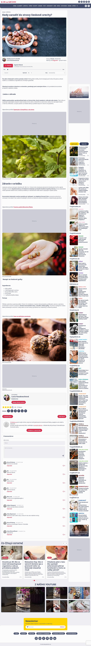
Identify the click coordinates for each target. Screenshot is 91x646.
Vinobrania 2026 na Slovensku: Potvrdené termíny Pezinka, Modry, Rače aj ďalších (83, 150)
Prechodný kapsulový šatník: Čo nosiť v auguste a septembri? (83, 160)
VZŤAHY (30, 5)
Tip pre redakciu (71, 633)
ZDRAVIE (40, 5)
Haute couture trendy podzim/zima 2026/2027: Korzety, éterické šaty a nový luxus (83, 292)
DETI (79, 368)
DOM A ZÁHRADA (83, 379)
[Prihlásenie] (86, 6)
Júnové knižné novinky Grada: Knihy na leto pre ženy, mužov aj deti (83, 518)
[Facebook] (79, 2)
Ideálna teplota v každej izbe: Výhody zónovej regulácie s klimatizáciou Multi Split (83, 466)
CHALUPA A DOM (83, 449)
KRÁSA (14, 5)
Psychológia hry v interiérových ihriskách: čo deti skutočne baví (83, 372)
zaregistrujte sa (38, 425)
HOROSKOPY (50, 5)
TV (77, 5)
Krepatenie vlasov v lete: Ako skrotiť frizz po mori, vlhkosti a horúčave (83, 181)
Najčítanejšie (74, 144)
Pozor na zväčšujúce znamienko (21, 316)
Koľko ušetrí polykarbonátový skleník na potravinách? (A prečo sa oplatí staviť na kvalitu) (83, 385)
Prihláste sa (13, 422)
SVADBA (69, 5)
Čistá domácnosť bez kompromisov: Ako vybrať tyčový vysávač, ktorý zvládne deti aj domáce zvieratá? (83, 506)
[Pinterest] (86, 2)
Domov (3, 12)
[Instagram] (84, 2)
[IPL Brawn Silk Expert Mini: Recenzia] (79, 606)
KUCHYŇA (81, 475)
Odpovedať (9, 465)
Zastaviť (6, 72)
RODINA (80, 273)
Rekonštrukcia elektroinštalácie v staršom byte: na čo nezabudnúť (83, 430)
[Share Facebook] (8, 410)
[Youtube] (82, 2)
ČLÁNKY (80, 313)
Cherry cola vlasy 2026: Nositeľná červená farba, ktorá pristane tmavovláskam (83, 199)
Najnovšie (84, 144)
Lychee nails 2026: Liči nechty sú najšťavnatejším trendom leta (83, 190)
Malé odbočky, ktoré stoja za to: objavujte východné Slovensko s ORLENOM (83, 345)
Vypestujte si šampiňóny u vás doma (23, 109)
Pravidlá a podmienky (43, 633)
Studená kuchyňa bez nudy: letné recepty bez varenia (83, 490)
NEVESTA (80, 209)
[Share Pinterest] (18, 410)
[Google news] (51, 638)
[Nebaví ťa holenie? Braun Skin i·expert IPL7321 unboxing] (56, 606)
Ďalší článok (62, 416)
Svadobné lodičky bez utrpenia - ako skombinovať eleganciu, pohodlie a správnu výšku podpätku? (83, 215)
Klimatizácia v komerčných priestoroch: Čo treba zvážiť (82, 441)
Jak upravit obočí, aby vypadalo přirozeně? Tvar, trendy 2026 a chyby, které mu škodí (83, 304)
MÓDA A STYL (82, 287)
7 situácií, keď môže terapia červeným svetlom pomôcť (83, 240)
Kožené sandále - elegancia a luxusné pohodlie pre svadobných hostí (83, 226)
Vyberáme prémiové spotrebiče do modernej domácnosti (82, 480)
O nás (16, 633)
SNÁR (55, 5)
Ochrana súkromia (58, 633)
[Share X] (15, 410)
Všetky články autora (19, 402)
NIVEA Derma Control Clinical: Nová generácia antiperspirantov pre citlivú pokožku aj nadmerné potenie (83, 358)
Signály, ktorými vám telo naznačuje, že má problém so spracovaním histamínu (83, 252)
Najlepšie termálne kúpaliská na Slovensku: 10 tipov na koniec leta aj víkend (82, 171)
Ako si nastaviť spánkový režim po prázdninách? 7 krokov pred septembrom (83, 277)
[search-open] (89, 6)
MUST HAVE (81, 222)
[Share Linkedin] (22, 410)
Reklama (31, 633)
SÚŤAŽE (74, 5)
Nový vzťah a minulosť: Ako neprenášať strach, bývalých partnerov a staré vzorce (83, 267)
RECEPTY (35, 5)
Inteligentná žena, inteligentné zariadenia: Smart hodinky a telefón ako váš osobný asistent (83, 330)
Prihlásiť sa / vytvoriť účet (34, 430)
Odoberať (62, 627)
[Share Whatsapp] (12, 410)
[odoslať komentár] (63, 456)
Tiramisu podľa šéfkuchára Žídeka (23, 207)
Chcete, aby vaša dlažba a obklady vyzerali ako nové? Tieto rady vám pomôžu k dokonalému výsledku (83, 400)
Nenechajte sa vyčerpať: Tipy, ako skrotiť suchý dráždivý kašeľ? (83, 317)
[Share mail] (25, 410)
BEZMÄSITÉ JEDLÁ (83, 486)
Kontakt (23, 633)
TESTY (44, 5)
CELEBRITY (19, 5)
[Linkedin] (89, 2)
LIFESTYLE (25, 5)
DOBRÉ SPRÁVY (82, 339)
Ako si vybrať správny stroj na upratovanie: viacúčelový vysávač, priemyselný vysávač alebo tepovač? (83, 413)
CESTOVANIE (64, 5)
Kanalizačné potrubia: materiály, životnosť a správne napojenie (81, 455)
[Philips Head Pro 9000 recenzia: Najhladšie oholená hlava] (79, 593)
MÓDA (58, 5)
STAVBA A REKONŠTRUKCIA (83, 424)
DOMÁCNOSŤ (82, 394)
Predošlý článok (8, 416)
